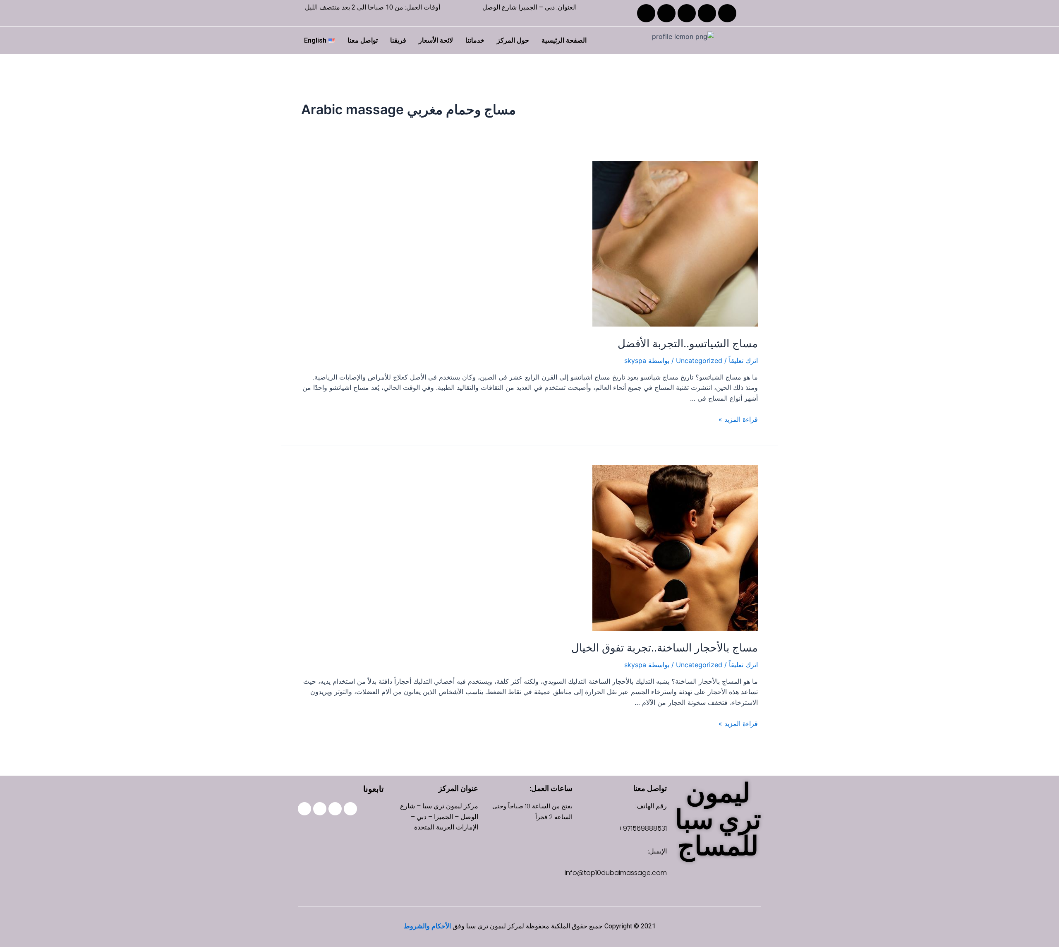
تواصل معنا (362, 40)
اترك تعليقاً (743, 360)
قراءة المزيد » (738, 419)
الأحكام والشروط (427, 926)
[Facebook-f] (350, 808)
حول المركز (513, 40)
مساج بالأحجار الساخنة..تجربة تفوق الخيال (664, 647)
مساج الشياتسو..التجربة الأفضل (688, 343)
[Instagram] (707, 13)
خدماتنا (474, 40)
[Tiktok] (687, 13)
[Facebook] (727, 13)
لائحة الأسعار (436, 40)
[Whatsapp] (304, 808)
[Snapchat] (666, 13)
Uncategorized (699, 360)
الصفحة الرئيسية (564, 40)
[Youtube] (646, 13)
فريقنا (398, 40)
